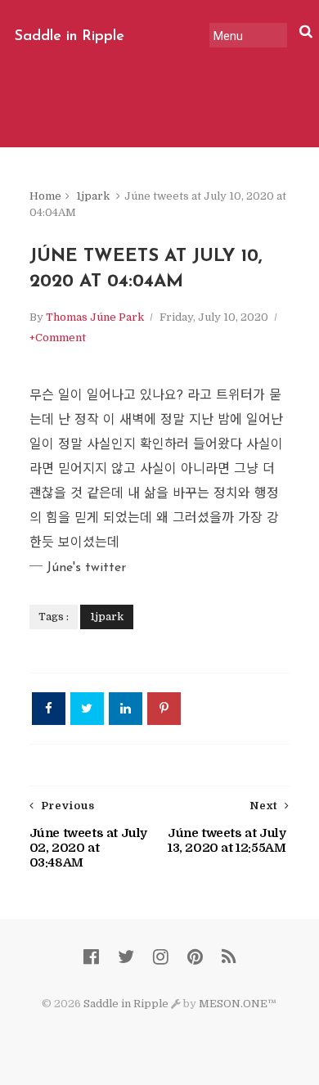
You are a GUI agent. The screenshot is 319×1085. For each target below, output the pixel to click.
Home (45, 196)
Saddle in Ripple (69, 36)
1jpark (93, 196)
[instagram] (160, 957)
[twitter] (126, 957)
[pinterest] (195, 957)
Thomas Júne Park (95, 317)
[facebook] (91, 957)
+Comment (57, 337)
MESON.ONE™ (237, 1003)
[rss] (229, 957)
